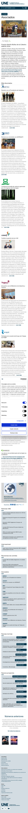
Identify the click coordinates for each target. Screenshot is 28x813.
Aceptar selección (14, 428)
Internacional (4, 759)
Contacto (3, 789)
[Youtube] (8, 808)
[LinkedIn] (2, 808)
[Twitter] (5, 808)
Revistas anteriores (5, 788)
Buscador (3, 791)
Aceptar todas (14, 424)
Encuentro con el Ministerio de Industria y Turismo (13, 286)
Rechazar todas (14, 432)
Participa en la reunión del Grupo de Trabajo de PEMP (13, 337)
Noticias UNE (4, 758)
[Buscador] (23, 8)
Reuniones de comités (6, 761)
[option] (14, 494)
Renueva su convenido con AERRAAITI (12, 137)
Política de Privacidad (5, 798)
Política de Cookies (5, 799)
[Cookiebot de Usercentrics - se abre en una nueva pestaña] (20, 379)
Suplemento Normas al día (6, 792)
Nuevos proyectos (5, 765)
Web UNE (3, 785)
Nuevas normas (4, 763)
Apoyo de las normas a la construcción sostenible (11, 769)
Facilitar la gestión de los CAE (9, 238)
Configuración (20, 420)
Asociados (3, 762)
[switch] (24, 407)
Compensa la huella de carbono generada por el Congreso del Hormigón (13, 187)
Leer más (12, 127)
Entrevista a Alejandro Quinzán (7, 776)
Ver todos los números (14, 731)
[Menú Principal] (26, 8)
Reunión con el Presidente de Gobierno (12, 90)
